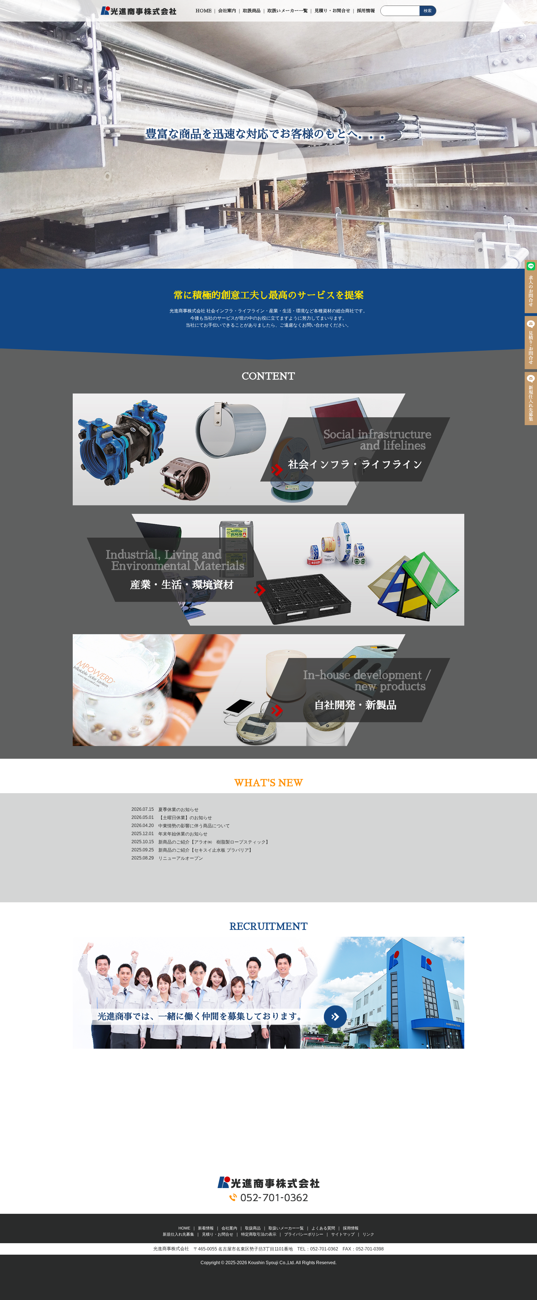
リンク (368, 1234)
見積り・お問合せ (332, 11)
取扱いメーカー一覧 (287, 11)
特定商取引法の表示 (258, 1234)
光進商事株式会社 (138, 10)
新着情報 (206, 1228)
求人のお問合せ (531, 286)
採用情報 (366, 11)
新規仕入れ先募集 (531, 398)
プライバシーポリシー (303, 1234)
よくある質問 (323, 1228)
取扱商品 (252, 11)
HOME (203, 11)
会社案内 (227, 11)
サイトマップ (343, 1234)
